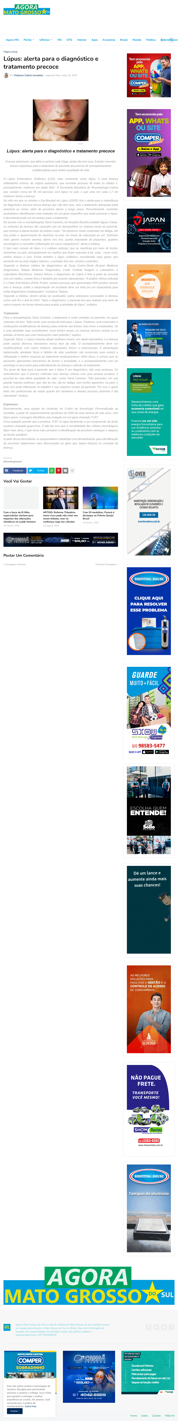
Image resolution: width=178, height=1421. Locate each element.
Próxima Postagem (106, 564)
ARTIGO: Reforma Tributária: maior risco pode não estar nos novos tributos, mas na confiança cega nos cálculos (60, 517)
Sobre (144, 1415)
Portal (27, 40)
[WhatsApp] (52, 471)
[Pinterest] (59, 471)
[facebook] (149, 1327)
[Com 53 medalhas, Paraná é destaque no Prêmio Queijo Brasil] (100, 498)
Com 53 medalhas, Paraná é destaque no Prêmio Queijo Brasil (98, 515)
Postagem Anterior (15, 564)
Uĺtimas (44, 40)
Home (133, 1415)
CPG (69, 40)
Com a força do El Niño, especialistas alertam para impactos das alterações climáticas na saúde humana (19, 517)
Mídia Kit (170, 1415)
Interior (82, 40)
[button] (163, 40)
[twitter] (156, 1327)
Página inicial (10, 52)
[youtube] (164, 1327)
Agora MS (12, 40)
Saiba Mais (30, 1406)
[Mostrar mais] (72, 471)
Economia (109, 40)
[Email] (65, 471)
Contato (156, 1415)
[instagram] (172, 1327)
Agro (94, 40)
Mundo (136, 40)
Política (151, 40)
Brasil (124, 40)
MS (60, 40)
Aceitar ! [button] (14, 1411)
